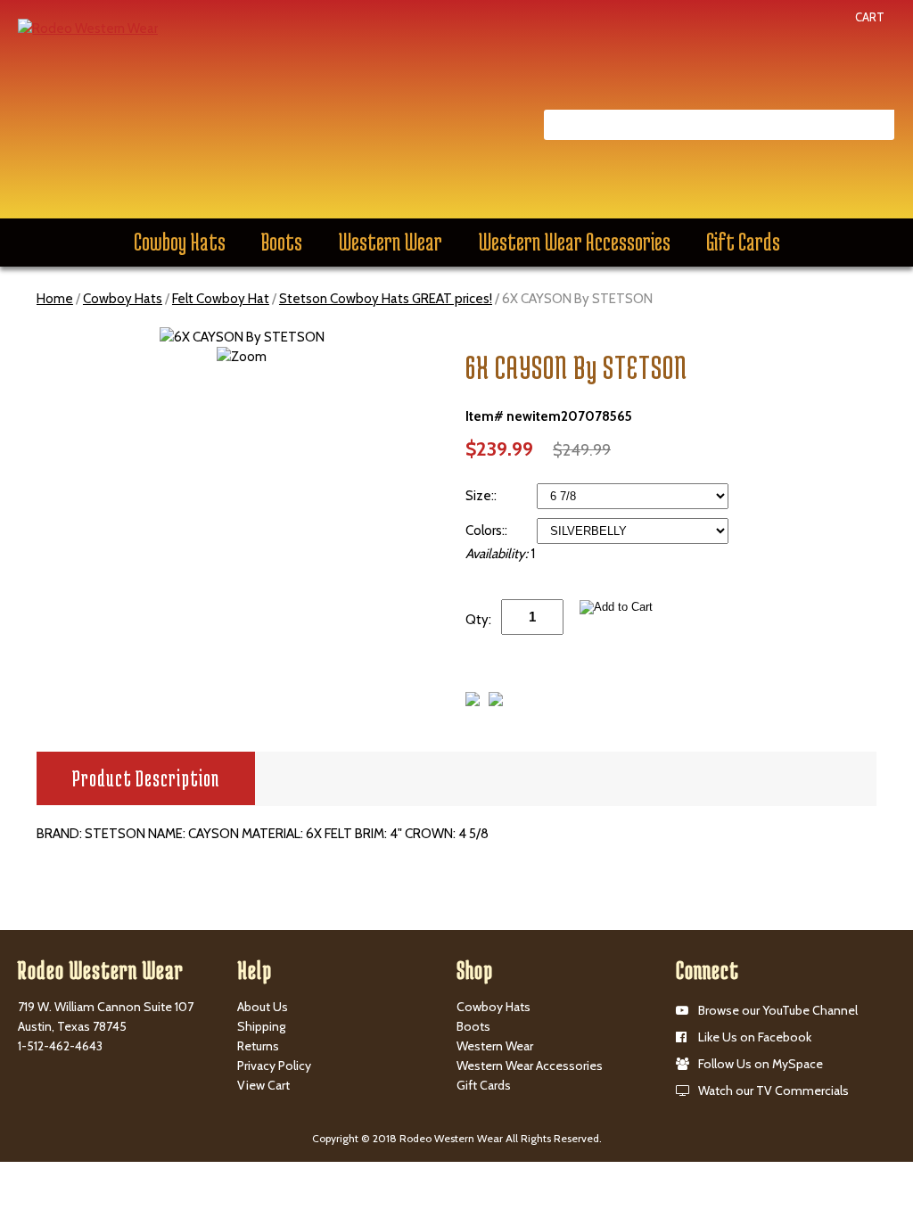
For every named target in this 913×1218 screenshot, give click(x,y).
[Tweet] (472, 702)
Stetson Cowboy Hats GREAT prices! (385, 299)
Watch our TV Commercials (773, 1090)
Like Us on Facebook (754, 1037)
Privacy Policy (274, 1066)
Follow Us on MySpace (760, 1064)
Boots (281, 241)
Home (55, 299)
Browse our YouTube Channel (778, 1010)
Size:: (482, 496)
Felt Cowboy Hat (220, 299)
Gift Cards (743, 241)
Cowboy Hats (180, 241)
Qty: (478, 620)
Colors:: (487, 531)
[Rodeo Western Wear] (88, 28)
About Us (262, 1007)
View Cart (263, 1085)
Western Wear (390, 241)
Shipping (261, 1026)
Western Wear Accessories (574, 241)
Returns (258, 1046)
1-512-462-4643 (60, 1046)
